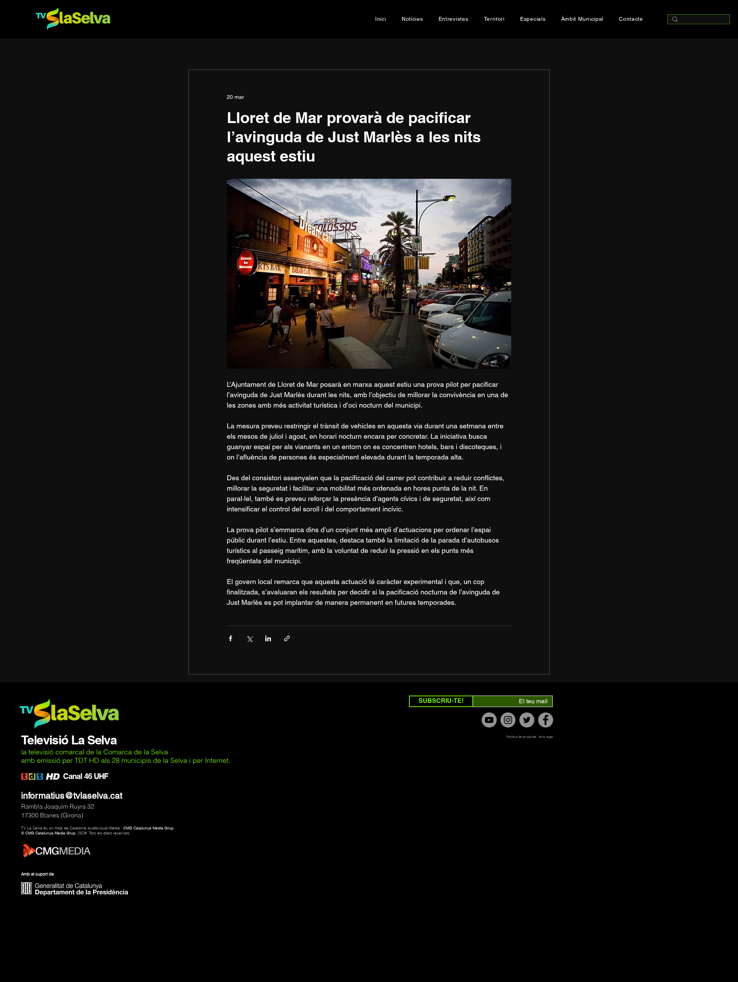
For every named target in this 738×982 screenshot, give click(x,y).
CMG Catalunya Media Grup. (149, 828)
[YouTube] (489, 719)
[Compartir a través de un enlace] (287, 638)
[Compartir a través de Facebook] (230, 638)
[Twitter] (526, 719)
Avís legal (546, 737)
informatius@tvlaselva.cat (71, 796)
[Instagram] (507, 719)
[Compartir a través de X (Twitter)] (249, 638)
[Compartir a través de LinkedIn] (268, 638)
